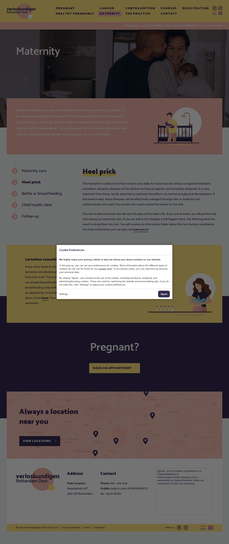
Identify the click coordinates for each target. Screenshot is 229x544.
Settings (63, 294)
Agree (164, 294)
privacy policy (128, 268)
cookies (102, 268)
